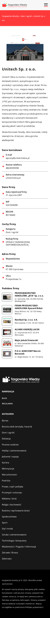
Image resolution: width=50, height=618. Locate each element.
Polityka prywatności (34, 607)
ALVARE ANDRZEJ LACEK (27, 329)
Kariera (5, 462)
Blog (4, 398)
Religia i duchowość (11, 504)
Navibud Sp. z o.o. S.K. (26, 319)
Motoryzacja (8, 468)
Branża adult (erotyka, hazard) (17, 426)
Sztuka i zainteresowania (14, 534)
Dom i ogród (12, 232)
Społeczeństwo (9, 516)
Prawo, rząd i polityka (12, 486)
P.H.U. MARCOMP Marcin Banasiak (28, 352)
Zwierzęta (7, 558)
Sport (4, 522)
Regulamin (7, 403)
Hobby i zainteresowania (14, 450)
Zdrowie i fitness (10, 552)
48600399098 (12, 168)
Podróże (6, 480)
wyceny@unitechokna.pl (17, 158)
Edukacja (6, 438)
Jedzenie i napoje (10, 456)
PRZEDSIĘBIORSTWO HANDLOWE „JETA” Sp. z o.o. (29, 294)
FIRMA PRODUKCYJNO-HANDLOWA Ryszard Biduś (28, 307)
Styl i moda (7, 528)
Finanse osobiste (10, 444)
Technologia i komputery (14, 540)
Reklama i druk (9, 498)
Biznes (5, 420)
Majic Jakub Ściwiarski (26, 340)
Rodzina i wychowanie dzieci (16, 510)
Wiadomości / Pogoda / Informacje (19, 546)
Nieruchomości (9, 474)
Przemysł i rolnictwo (12, 492)
